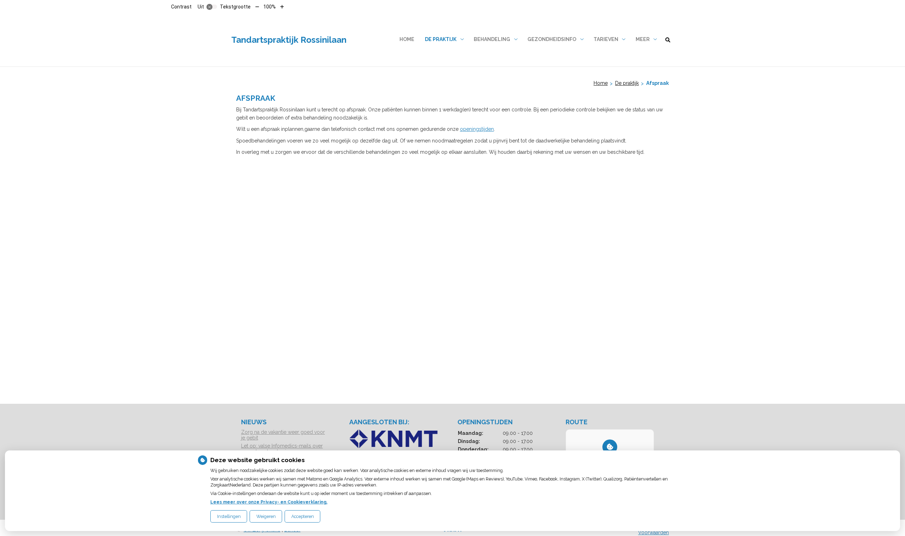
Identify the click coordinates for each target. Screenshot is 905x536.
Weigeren (266, 516)
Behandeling (492, 39)
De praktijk (440, 39)
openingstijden (477, 129)
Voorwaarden (653, 532)
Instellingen (229, 516)
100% (269, 7)
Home (406, 39)
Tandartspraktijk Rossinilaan (288, 40)
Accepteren (302, 516)
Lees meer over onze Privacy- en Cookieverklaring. (268, 502)
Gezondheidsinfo (551, 39)
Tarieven (606, 39)
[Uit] (211, 7)
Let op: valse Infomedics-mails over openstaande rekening (282, 448)
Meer (643, 39)
